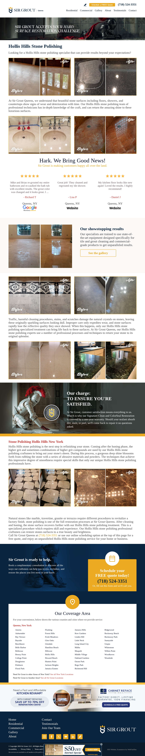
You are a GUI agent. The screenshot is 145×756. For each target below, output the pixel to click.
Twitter (58, 736)
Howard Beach (51, 658)
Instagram (44, 736)
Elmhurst (19, 665)
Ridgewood (109, 630)
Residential (71, 10)
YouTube (65, 736)
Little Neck (79, 640)
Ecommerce (121, 749)
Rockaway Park (111, 637)
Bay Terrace (20, 637)
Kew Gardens (80, 633)
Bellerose (19, 651)
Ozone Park (79, 661)
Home (12, 719)
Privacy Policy (26, 749)
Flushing (48, 630)
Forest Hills (50, 633)
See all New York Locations (61, 674)
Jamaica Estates (51, 668)
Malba (77, 647)
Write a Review (85, 5)
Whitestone (109, 647)
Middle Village (81, 654)
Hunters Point (50, 661)
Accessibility (12, 749)
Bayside (18, 640)
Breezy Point (20, 654)
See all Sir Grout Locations (52, 678)
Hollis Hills (50, 654)
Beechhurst (19, 644)
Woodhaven (109, 654)
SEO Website (111, 749)
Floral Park (19, 668)
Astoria (18, 630)
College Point (21, 658)
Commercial (86, 10)
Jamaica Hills (80, 630)
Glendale (48, 644)
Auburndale (20, 633)
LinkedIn (72, 736)
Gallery (98, 10)
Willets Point (110, 651)
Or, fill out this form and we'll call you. (112, 585)
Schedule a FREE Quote (102, 5)
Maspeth (78, 651)
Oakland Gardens (82, 658)
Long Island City (82, 644)
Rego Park (79, 665)
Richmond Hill (81, 668)
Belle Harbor (20, 647)
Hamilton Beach (51, 647)
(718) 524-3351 (127, 4)
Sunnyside (109, 640)
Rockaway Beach (112, 633)
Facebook (51, 736)
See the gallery (98, 253)
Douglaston (20, 661)
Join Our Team (51, 728)
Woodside (109, 658)
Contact (133, 10)
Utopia (107, 644)
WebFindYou (132, 749)
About (108, 10)
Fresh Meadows (51, 637)
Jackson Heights (51, 665)
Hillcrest (48, 651)
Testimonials (120, 10)
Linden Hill (79, 637)
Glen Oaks (49, 640)
